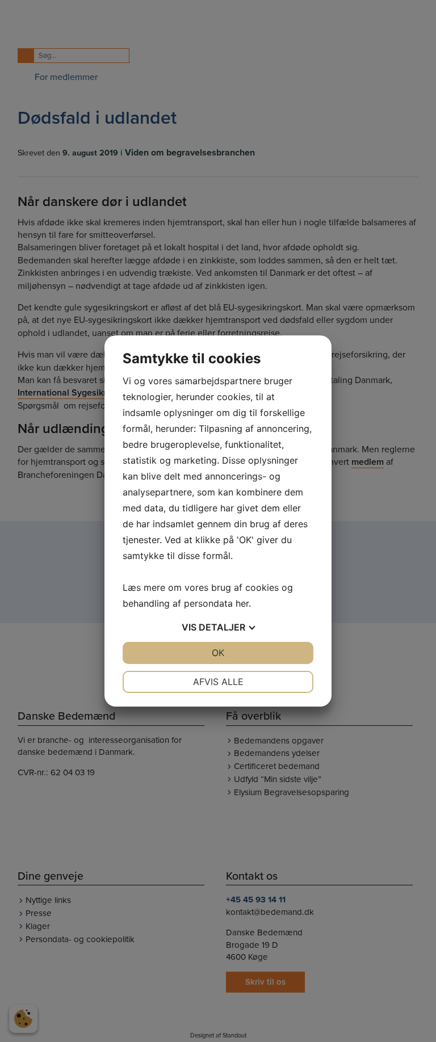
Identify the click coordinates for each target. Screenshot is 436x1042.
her (242, 603)
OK (218, 652)
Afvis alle (218, 681)
